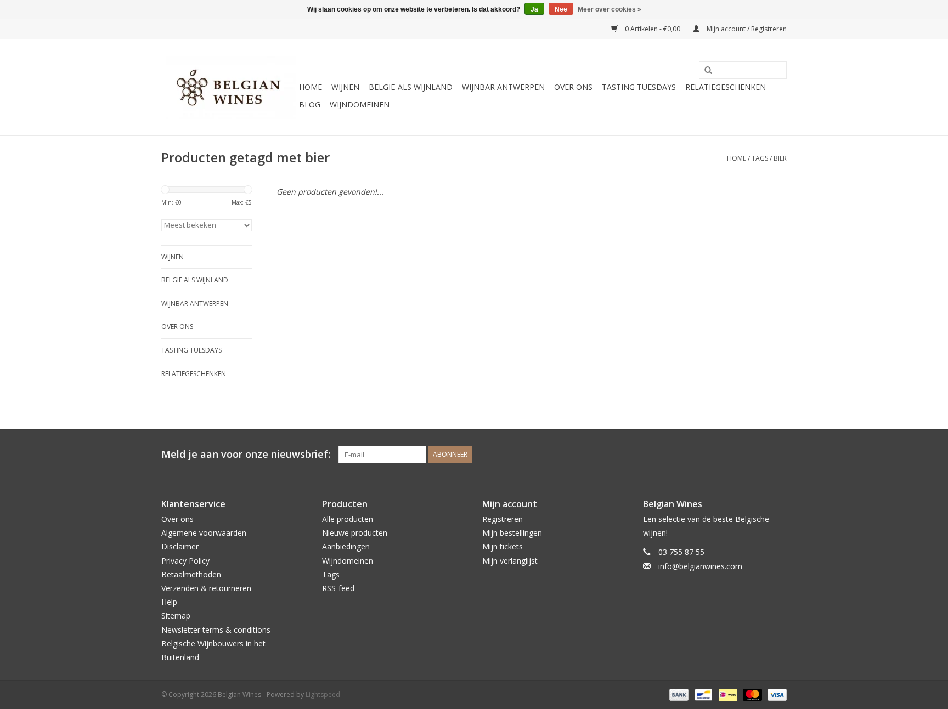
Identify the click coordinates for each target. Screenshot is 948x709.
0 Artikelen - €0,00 (652, 28)
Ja (534, 9)
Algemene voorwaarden (203, 533)
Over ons (573, 87)
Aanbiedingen (346, 546)
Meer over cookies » (609, 9)
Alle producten (347, 519)
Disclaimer (180, 546)
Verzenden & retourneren (206, 588)
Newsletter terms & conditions (215, 630)
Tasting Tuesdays (639, 87)
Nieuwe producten (354, 533)
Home (310, 87)
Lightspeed (323, 694)
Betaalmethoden (191, 574)
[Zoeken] (704, 70)
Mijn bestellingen (512, 533)
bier (780, 158)
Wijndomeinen (360, 104)
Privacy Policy (185, 560)
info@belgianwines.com (700, 566)
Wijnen (345, 87)
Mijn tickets (502, 546)
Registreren (502, 519)
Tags (760, 158)
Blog (309, 104)
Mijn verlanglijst (510, 560)
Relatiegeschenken (725, 87)
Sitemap (175, 615)
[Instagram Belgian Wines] (778, 454)
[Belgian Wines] (228, 87)
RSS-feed (338, 588)
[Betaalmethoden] (677, 694)
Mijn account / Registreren (746, 28)
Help (169, 602)
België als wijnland (411, 87)
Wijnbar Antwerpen (503, 87)
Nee (561, 9)
